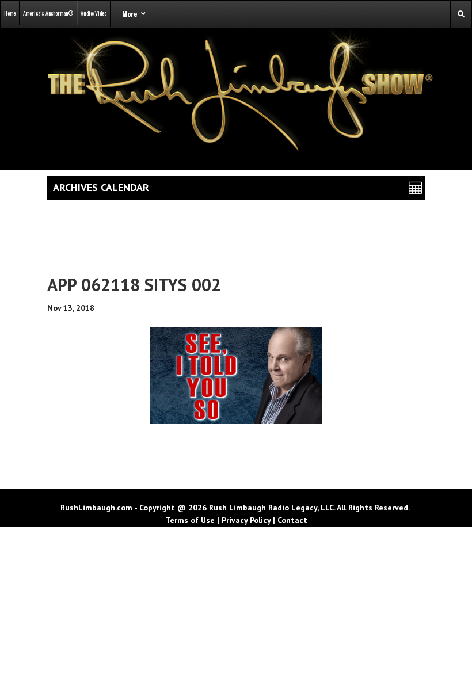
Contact (292, 520)
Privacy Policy (246, 520)
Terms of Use (190, 520)
